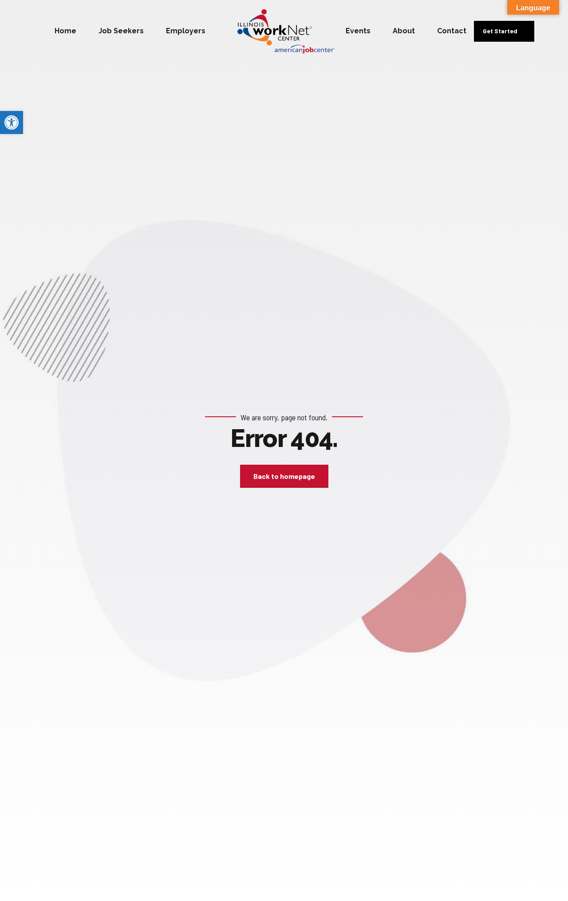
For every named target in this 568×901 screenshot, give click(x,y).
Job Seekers (121, 31)
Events (358, 31)
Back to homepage (284, 476)
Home (65, 31)
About (404, 31)
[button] (11, 122)
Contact (451, 31)
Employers (185, 31)
